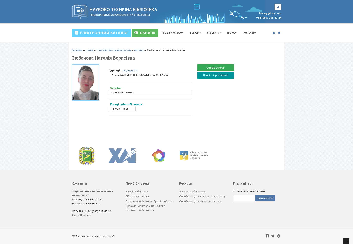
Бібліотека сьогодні (138, 196)
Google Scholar (215, 67)
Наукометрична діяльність (114, 50)
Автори (138, 50)
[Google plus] (278, 236)
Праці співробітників (215, 75)
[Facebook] (274, 33)
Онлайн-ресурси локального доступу (202, 196)
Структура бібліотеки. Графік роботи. (149, 201)
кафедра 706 (130, 70)
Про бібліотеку (171, 32)
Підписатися (265, 198)
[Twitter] (279, 33)
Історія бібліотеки (137, 191)
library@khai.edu (270, 13)
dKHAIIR (147, 32)
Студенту (213, 32)
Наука (231, 32)
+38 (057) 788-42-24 (268, 17)
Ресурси (194, 32)
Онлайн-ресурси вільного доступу (200, 201)
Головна (77, 50)
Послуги (248, 32)
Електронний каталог (103, 32)
